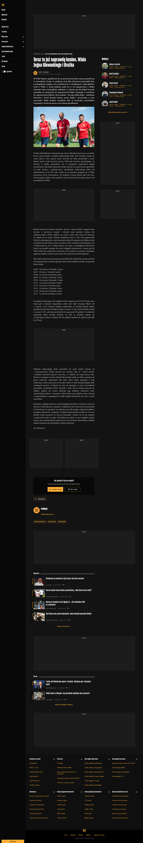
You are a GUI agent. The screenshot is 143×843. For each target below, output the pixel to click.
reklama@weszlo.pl (47, 514)
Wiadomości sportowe (35, 759)
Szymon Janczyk (114, 64)
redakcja (46, 72)
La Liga (129, 66)
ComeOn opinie (89, 796)
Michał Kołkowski (51, 688)
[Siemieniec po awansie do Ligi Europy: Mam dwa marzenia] (63, 581)
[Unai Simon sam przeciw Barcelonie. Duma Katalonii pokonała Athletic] (63, 616)
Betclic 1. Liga (34, 767)
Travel (3, 56)
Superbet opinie (62, 800)
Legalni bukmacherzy (7, 46)
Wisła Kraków (62, 521)
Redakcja (73, 835)
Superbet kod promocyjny (120, 796)
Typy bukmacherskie (7, 51)
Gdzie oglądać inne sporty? (119, 759)
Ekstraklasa (32, 593)
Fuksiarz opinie (61, 818)
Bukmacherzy (33, 792)
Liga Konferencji (34, 780)
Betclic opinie (61, 813)
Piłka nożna (5, 36)
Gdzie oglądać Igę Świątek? (121, 772)
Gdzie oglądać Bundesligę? (93, 785)
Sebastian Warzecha (51, 620)
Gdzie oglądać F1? (118, 776)
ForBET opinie (89, 809)
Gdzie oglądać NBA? (118, 767)
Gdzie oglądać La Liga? (92, 780)
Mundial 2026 (32, 696)
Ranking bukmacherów (37, 809)
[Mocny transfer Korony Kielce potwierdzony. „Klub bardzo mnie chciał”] (63, 593)
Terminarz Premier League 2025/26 (68, 778)
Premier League (113, 66)
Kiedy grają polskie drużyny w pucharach (66, 773)
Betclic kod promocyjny (119, 813)
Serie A (111, 68)
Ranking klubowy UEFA (64, 767)
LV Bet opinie (61, 805)
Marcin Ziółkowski (51, 608)
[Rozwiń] (22, 37)
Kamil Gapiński (114, 73)
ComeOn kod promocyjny (120, 818)
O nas (65, 835)
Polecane (32, 683)
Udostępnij (41, 499)
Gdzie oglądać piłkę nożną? (91, 759)
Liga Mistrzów (34, 776)
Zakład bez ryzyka (35, 800)
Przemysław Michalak (116, 92)
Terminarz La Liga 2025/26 (65, 782)
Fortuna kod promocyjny (119, 800)
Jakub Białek (113, 101)
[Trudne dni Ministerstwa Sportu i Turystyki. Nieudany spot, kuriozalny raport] (63, 684)
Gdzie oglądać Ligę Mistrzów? (94, 772)
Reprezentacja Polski (36, 772)
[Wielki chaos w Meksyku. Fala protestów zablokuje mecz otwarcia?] (63, 696)
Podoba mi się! (57, 489)
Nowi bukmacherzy (36, 813)
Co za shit (74, 489)
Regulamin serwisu (99, 835)
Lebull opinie (61, 809)
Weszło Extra (5, 26)
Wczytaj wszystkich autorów (117, 112)
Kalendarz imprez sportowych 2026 (123, 763)
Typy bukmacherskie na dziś (38, 818)
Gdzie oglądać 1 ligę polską (93, 767)
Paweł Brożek (52, 521)
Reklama (88, 835)
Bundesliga (123, 66)
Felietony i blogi (119, 68)
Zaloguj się (13, 841)
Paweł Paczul (113, 83)
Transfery (4, 31)
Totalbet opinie (89, 805)
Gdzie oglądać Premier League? (95, 776)
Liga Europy (32, 581)
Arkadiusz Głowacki (39, 521)
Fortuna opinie (61, 796)
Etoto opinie (88, 813)
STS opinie (88, 800)
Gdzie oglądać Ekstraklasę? (93, 763)
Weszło (42, 54)
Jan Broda (48, 585)
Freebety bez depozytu (37, 805)
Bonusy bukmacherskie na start (39, 796)
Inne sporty (5, 41)
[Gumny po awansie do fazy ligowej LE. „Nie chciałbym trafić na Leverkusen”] (63, 605)
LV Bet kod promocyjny (119, 805)
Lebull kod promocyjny (119, 809)
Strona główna (36, 54)
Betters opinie (89, 818)
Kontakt (81, 835)
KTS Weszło (5, 61)
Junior (3, 66)
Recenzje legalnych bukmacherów (65, 792)
